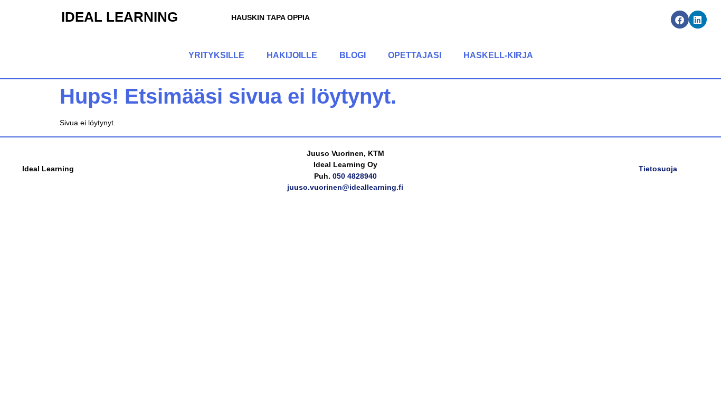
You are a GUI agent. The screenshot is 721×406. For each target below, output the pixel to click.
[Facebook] (680, 20)
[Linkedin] (698, 20)
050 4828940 (355, 176)
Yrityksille (216, 55)
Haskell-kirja (498, 55)
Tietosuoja (658, 168)
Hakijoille (292, 55)
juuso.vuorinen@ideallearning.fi (345, 187)
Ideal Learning (119, 17)
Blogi (352, 55)
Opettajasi (414, 55)
